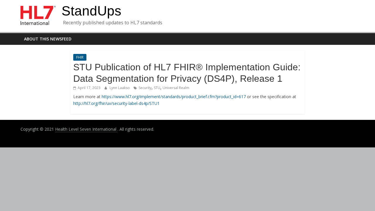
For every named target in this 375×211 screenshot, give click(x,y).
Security (145, 87)
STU (157, 87)
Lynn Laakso (120, 87)
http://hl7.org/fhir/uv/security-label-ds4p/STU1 (116, 103)
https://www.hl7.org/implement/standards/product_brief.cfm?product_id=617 (174, 96)
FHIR (79, 57)
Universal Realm (176, 87)
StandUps (91, 10)
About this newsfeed (47, 39)
